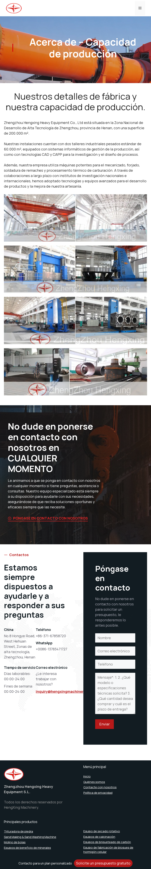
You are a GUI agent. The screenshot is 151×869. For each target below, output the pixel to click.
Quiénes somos (94, 782)
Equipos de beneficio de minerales (27, 848)
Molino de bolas (15, 842)
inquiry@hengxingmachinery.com (65, 691)
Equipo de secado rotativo (101, 831)
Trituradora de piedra (18, 831)
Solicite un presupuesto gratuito (103, 863)
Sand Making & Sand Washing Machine (30, 837)
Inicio (87, 776)
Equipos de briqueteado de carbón (107, 842)
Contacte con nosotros (100, 787)
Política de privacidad (97, 793)
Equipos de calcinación (99, 837)
